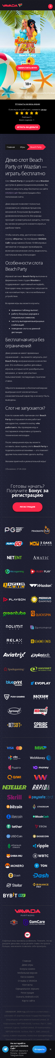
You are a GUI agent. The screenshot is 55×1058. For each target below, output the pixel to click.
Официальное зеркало (27, 988)
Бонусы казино (27, 968)
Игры (22, 147)
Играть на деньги (27, 127)
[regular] (26, 113)
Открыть (39, 1049)
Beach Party (36, 147)
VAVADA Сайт (11, 192)
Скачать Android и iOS (27, 996)
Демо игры (27, 964)
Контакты (27, 984)
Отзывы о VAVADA (27, 980)
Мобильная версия (27, 972)
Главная (11, 147)
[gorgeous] (36, 113)
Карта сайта (28, 1000)
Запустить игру (27, 67)
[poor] (22, 113)
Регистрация (27, 506)
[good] (31, 113)
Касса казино (27, 976)
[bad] (17, 113)
